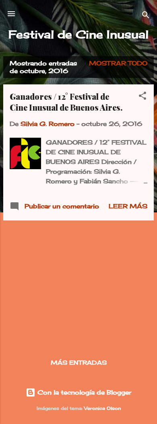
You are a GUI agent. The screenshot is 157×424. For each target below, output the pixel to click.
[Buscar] (146, 16)
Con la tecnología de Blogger (83, 392)
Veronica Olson (102, 408)
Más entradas (79, 362)
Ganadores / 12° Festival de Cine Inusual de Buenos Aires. (66, 102)
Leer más (128, 206)
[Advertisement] (78, 283)
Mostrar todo (118, 63)
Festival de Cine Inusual (78, 34)
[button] (142, 97)
